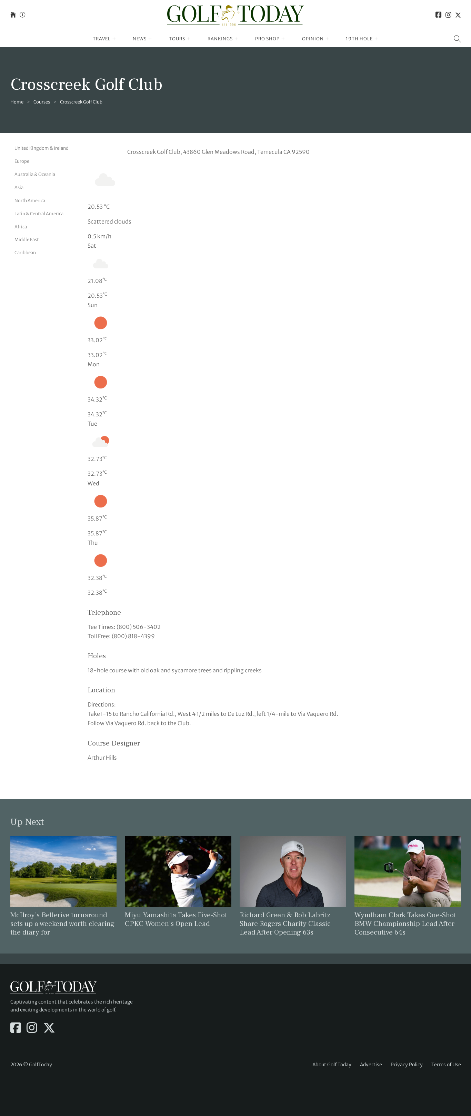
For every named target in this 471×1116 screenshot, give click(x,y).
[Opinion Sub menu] (327, 39)
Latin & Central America (38, 214)
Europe (21, 161)
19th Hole (359, 39)
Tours (177, 39)
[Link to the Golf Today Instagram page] (448, 15)
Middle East (26, 240)
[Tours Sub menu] (189, 39)
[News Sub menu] (150, 39)
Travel (102, 39)
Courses (41, 102)
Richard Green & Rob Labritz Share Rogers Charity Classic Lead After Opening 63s (285, 923)
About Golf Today (331, 1064)
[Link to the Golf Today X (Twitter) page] (458, 15)
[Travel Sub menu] (114, 39)
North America (29, 201)
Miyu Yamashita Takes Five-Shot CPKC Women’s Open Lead (176, 919)
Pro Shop (267, 39)
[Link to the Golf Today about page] (22, 15)
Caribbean (25, 253)
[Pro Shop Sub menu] (283, 39)
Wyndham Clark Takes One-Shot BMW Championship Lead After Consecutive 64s (405, 923)
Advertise (371, 1064)
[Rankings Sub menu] (236, 39)
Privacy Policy (407, 1064)
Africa (20, 226)
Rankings (220, 39)
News (140, 39)
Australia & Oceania (34, 174)
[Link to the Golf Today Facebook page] (438, 15)
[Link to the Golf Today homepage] (13, 15)
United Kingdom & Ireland (41, 148)
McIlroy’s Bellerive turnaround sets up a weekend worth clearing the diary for (62, 923)
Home (16, 102)
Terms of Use (446, 1064)
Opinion (313, 39)
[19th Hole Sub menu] (376, 39)
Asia (18, 187)
